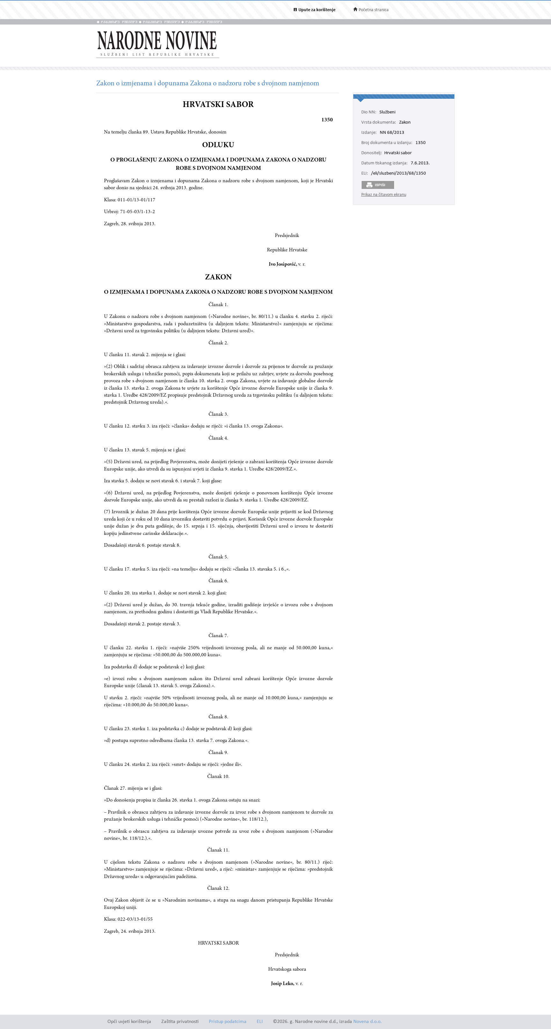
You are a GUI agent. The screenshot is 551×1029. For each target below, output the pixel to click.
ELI (260, 1022)
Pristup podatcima (227, 1022)
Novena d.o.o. (367, 1022)
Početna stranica (374, 10)
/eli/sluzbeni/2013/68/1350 (398, 173)
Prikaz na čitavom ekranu (383, 194)
